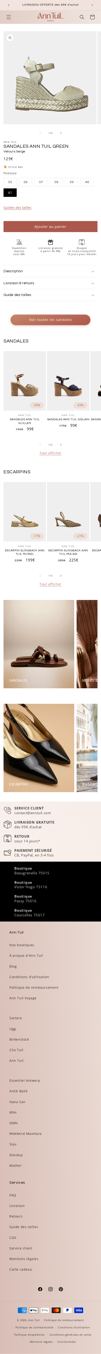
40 (89, 182)
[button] (9, 17)
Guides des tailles (17, 207)
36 (27, 182)
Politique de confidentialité (34, 1327)
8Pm (13, 1112)
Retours (16, 1216)
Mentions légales (24, 1259)
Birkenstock (19, 1039)
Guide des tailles (23, 1227)
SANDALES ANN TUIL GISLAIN (68, 419)
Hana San (17, 1102)
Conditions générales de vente (70, 1334)
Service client (20, 1248)
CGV (12, 1237)
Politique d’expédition (29, 1334)
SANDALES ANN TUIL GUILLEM (25, 421)
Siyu (12, 1144)
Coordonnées (66, 1341)
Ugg (12, 1029)
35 (12, 182)
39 (74, 182)
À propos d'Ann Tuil (26, 955)
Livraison (17, 1205)
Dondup (16, 1155)
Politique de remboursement (33, 987)
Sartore (15, 1018)
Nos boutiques (21, 945)
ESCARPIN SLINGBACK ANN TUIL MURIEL (25, 552)
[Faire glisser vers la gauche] (40, 133)
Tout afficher (50, 453)
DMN (13, 1123)
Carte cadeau (20, 1269)
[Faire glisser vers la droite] (61, 133)
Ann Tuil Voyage (23, 998)
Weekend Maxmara (25, 1133)
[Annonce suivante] (92, 5)
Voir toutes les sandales (50, 319)
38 (58, 182)
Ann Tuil (16, 1060)
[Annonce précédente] (9, 5)
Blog (13, 966)
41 (10, 192)
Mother (15, 1165)
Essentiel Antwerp (24, 1080)
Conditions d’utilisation (74, 1327)
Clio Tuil (16, 1050)
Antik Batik (18, 1091)
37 (43, 182)
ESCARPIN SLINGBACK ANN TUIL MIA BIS (68, 552)
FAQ (12, 1195)
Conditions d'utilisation (29, 977)
